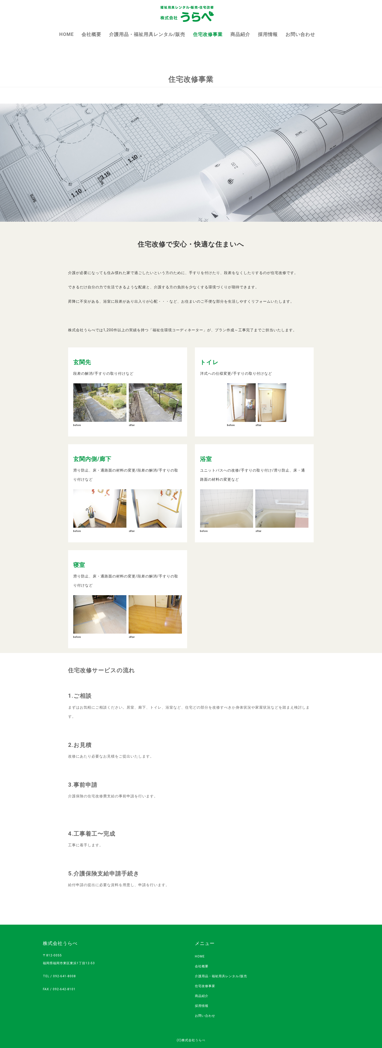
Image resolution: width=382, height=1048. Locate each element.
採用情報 (268, 34)
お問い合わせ (300, 34)
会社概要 (91, 34)
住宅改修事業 (208, 34)
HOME (66, 34)
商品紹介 (240, 34)
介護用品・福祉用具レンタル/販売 (147, 34)
